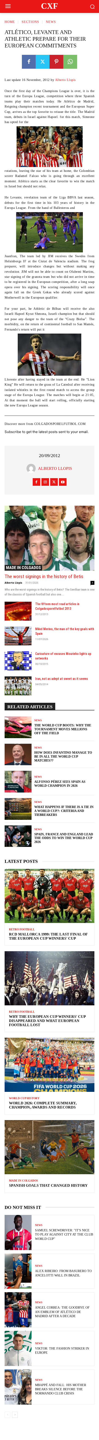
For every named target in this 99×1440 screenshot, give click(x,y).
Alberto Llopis (65, 80)
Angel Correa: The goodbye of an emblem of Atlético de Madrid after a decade (62, 1312)
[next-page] (15, 1415)
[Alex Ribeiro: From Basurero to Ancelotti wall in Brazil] (18, 1271)
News (51, 22)
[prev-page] (7, 1415)
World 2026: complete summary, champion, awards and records (43, 1105)
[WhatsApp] (70, 62)
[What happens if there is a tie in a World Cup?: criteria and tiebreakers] (18, 809)
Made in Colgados (23, 567)
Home (10, 22)
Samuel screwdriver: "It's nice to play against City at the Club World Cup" (64, 1234)
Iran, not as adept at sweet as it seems (61, 679)
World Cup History (24, 1098)
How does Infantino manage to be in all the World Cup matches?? (63, 756)
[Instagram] (45, 482)
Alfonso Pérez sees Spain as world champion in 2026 (59, 783)
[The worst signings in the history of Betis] (49, 538)
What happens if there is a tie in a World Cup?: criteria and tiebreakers (63, 811)
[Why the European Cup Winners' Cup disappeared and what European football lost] (49, 978)
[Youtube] (63, 482)
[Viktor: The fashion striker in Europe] (18, 1348)
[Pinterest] (56, 62)
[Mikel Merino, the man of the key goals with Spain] (18, 636)
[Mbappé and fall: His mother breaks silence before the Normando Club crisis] (18, 1387)
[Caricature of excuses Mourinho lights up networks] (18, 660)
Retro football (22, 929)
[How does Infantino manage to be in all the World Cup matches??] (18, 754)
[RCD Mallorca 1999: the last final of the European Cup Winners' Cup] (49, 896)
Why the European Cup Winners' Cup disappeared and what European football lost (47, 1021)
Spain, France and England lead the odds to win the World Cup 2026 (63, 838)
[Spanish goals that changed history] (49, 1147)
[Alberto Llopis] (32, 468)
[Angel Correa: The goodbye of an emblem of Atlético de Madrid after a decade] (18, 1309)
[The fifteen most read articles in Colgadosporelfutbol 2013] (18, 611)
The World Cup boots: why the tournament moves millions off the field (62, 729)
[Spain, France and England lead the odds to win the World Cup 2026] (18, 836)
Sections (30, 22)
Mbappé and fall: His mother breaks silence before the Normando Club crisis (60, 1389)
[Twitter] (43, 62)
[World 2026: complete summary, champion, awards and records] (49, 1065)
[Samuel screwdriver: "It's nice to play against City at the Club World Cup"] (18, 1232)
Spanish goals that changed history (48, 1185)
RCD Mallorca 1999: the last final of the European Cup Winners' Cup (48, 936)
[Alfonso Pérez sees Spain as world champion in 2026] (18, 782)
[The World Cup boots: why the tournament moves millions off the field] (18, 727)
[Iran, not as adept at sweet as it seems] (18, 685)
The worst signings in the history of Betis (44, 576)
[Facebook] (29, 62)
